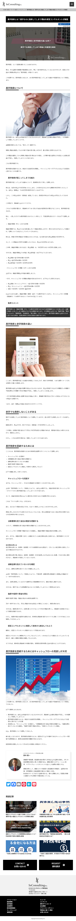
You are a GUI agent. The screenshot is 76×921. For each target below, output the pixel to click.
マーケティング (12, 910)
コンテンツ (43, 902)
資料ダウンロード (45, 904)
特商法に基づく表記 (46, 910)
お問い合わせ (19, 917)
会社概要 (43, 906)
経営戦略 (9, 902)
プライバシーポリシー (47, 908)
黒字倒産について (16, 488)
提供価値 (9, 904)
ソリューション (12, 900)
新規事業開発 (11, 908)
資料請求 (57, 917)
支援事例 (9, 906)
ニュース (43, 900)
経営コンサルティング (64, 24)
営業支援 (9, 912)
